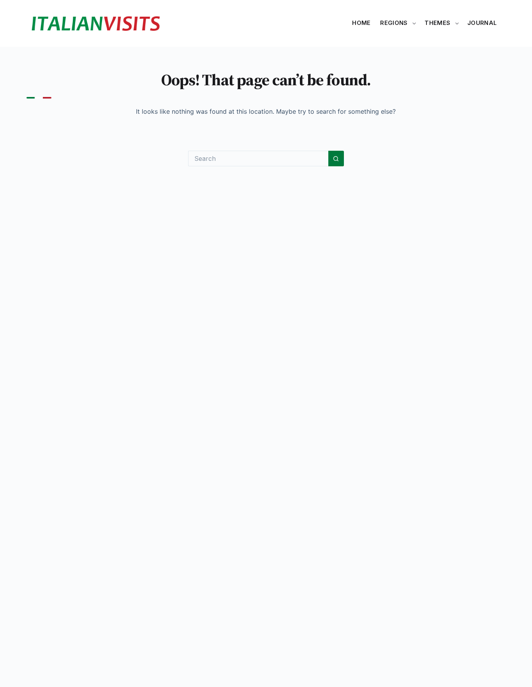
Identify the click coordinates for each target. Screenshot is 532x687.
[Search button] (336, 158)
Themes (437, 22)
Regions (393, 22)
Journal (482, 22)
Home (361, 22)
